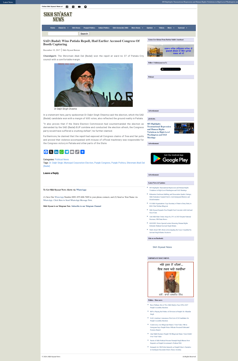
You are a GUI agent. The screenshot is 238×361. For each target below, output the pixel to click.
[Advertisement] (145, 16)
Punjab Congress (102, 162)
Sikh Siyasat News (162, 247)
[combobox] (63, 34)
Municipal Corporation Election (78, 162)
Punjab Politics (89, 28)
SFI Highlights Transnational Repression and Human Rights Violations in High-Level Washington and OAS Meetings (159, 130)
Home (52, 28)
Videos (161, 28)
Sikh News (76, 28)
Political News (62, 159)
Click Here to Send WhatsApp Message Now (73, 200)
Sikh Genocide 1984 (120, 28)
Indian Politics (103, 28)
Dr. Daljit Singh (56, 162)
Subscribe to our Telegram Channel (86, 206)
